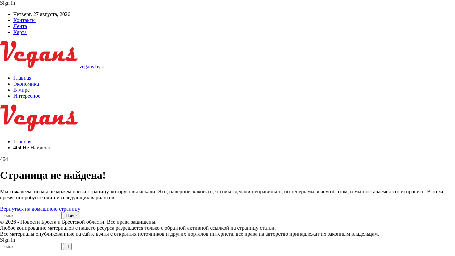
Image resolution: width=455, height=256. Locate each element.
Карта (20, 32)
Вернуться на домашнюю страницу (40, 209)
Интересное (26, 96)
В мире (21, 90)
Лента (20, 26)
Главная (22, 78)
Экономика (26, 84)
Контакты (24, 20)
